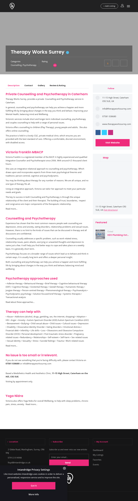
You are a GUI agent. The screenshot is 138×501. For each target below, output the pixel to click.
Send (68, 462)
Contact (28, 85)
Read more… (11, 208)
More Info (34, 494)
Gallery (41, 85)
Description (14, 85)
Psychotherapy (29, 65)
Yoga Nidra (28, 400)
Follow (111, 88)
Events (96, 464)
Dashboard (98, 450)
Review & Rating (57, 85)
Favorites (97, 459)
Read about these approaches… (20, 302)
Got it (34, 485)
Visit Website (112, 142)
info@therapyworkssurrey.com (37, 363)
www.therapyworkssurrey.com (116, 124)
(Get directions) (111, 210)
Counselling (16, 65)
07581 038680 (109, 116)
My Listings (98, 454)
